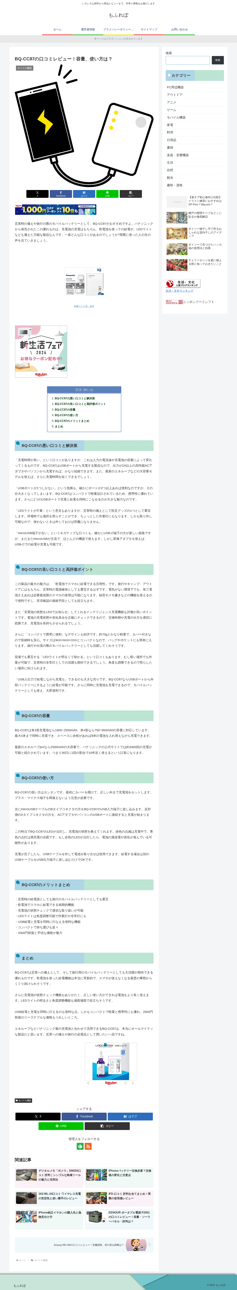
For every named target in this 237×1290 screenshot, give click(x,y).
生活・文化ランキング (179, 290)
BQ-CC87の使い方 (66, 415)
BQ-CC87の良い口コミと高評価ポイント (80, 403)
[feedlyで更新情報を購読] (80, 1146)
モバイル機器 (25, 1100)
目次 (78, 389)
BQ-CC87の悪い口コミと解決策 (75, 398)
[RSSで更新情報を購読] (88, 1146)
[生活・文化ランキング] (183, 283)
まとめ (59, 426)
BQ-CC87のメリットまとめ (72, 420)
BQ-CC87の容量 (65, 409)
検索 (169, 53)
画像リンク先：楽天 (84, 306)
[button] (131, 194)
